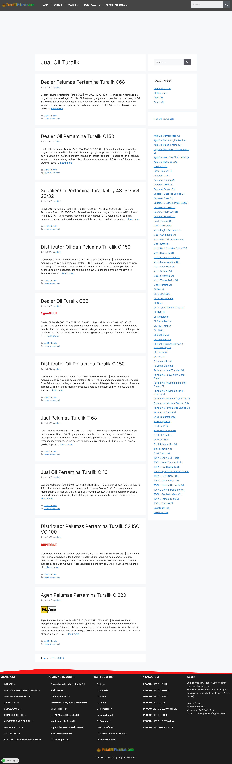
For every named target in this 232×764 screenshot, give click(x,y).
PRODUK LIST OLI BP (154, 702)
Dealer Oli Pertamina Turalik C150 (77, 136)
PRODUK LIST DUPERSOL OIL (158, 727)
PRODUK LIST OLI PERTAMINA (159, 721)
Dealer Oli (159, 102)
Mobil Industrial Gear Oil (62, 721)
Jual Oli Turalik (50, 115)
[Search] (226, 4)
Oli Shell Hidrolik (58, 708)
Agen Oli (158, 97)
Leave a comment (52, 118)
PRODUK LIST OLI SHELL (156, 715)
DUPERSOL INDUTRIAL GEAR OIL (21, 690)
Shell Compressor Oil (61, 733)
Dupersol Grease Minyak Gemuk (66, 727)
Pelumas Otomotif (106, 739)
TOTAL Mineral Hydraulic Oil (64, 715)
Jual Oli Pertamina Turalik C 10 (74, 472)
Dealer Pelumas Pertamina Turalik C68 (83, 82)
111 (53, 657)
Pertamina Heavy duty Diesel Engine (68, 702)
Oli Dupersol (160, 93)
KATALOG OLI (91, 5)
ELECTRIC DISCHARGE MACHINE (21, 739)
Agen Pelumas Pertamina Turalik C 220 (83, 595)
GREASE (8, 684)
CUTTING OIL (11, 733)
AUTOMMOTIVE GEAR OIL (17, 721)
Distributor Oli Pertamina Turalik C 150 (83, 364)
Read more (57, 108)
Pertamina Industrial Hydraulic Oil (67, 684)
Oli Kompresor (104, 708)
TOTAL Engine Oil (59, 739)
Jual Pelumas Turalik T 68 (69, 418)
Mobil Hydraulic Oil (60, 696)
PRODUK (72, 5)
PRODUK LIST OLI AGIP (155, 696)
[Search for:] (169, 62)
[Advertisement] (116, 31)
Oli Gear (101, 684)
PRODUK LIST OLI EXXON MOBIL (160, 708)
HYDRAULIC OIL (12, 727)
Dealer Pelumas (162, 88)
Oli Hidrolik (102, 690)
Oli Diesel (101, 696)
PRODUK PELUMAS (115, 5)
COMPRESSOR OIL (13, 715)
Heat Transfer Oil (105, 727)
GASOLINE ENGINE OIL (16, 696)
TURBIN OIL (10, 702)
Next (60, 657)
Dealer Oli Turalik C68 (64, 301)
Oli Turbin (101, 702)
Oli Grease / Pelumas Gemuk (111, 733)
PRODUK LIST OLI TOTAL (156, 690)
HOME (45, 5)
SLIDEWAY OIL (11, 708)
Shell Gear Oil (57, 690)
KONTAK (58, 5)
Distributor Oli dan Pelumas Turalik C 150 (85, 247)
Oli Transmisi (103, 721)
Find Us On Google (164, 119)
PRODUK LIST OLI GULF (155, 684)
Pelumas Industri (105, 715)
